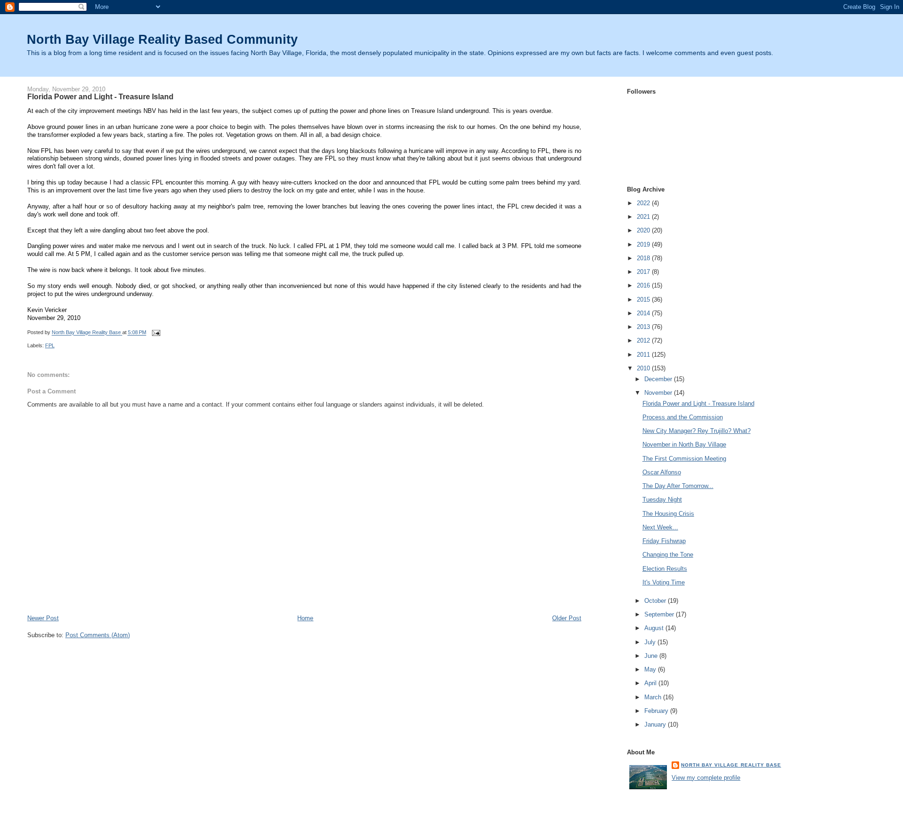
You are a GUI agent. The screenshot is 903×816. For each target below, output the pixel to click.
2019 (644, 244)
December (659, 379)
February (657, 710)
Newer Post (43, 618)
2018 (644, 258)
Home (305, 618)
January (656, 724)
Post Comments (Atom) (97, 635)
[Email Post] (156, 333)
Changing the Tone (667, 554)
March (653, 697)
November (659, 392)
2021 (644, 216)
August (654, 628)
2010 (644, 368)
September (660, 614)
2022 (644, 203)
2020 (644, 230)
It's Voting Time (663, 582)
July (650, 642)
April (651, 683)
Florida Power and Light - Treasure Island (698, 403)
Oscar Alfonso (661, 472)
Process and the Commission (682, 417)
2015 (644, 299)
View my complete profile (706, 777)
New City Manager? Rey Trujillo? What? (696, 430)
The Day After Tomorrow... (677, 485)
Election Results (664, 568)
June (651, 655)
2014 (644, 313)
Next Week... (660, 527)
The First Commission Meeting (684, 458)
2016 (644, 285)
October (656, 600)
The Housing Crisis (668, 513)
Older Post (566, 618)
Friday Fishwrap (664, 540)
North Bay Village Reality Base (731, 765)
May (651, 669)
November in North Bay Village (684, 444)
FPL (50, 345)
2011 (644, 354)
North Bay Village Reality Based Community (162, 39)
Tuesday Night (662, 499)
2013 (644, 326)
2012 (644, 340)
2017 (644, 271)
